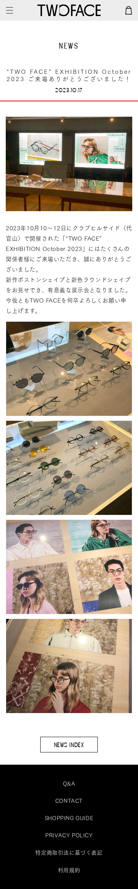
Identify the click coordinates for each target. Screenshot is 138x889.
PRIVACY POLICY (68, 835)
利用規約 (69, 870)
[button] (9, 10)
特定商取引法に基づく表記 (68, 852)
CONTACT (69, 800)
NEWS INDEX (69, 744)
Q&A (69, 783)
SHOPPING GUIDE (69, 818)
